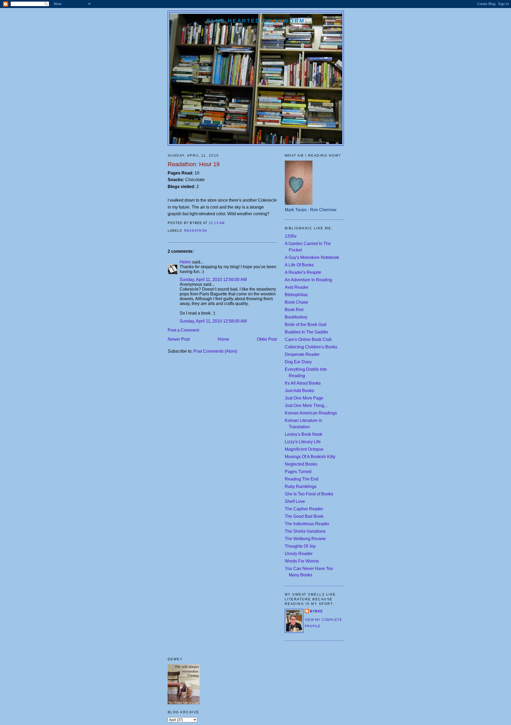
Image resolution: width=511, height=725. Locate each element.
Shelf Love (295, 501)
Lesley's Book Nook (303, 434)
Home (223, 339)
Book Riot (294, 309)
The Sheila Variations (305, 531)
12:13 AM (217, 223)
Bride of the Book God (305, 324)
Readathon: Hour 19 (194, 164)
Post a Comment (183, 330)
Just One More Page (304, 398)
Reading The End (301, 479)
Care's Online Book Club (308, 339)
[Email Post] (226, 223)
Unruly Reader (298, 553)
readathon (195, 231)
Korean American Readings (311, 413)
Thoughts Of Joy (300, 546)
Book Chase (296, 302)
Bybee (316, 611)
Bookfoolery (296, 317)
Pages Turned (298, 471)
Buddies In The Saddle (306, 332)
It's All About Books (303, 383)
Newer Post (179, 339)
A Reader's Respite (303, 272)
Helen (185, 262)
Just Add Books (299, 390)
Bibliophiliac (296, 294)
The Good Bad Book (304, 516)
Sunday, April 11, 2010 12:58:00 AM (213, 321)
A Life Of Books (299, 265)
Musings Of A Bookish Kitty (310, 456)
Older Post (267, 339)
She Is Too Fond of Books (309, 494)
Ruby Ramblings (300, 486)
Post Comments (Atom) (215, 351)
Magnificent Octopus (304, 449)
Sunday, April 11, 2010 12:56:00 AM (213, 279)
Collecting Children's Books (311, 347)
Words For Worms (302, 561)
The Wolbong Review (305, 538)
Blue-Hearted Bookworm (256, 21)
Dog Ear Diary (298, 362)
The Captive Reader (304, 509)
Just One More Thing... (306, 405)
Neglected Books (301, 464)
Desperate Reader (302, 354)
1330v (290, 236)
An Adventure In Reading (308, 280)
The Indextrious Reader (307, 524)
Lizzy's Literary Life (303, 441)
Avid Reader (296, 287)
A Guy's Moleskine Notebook (312, 257)
